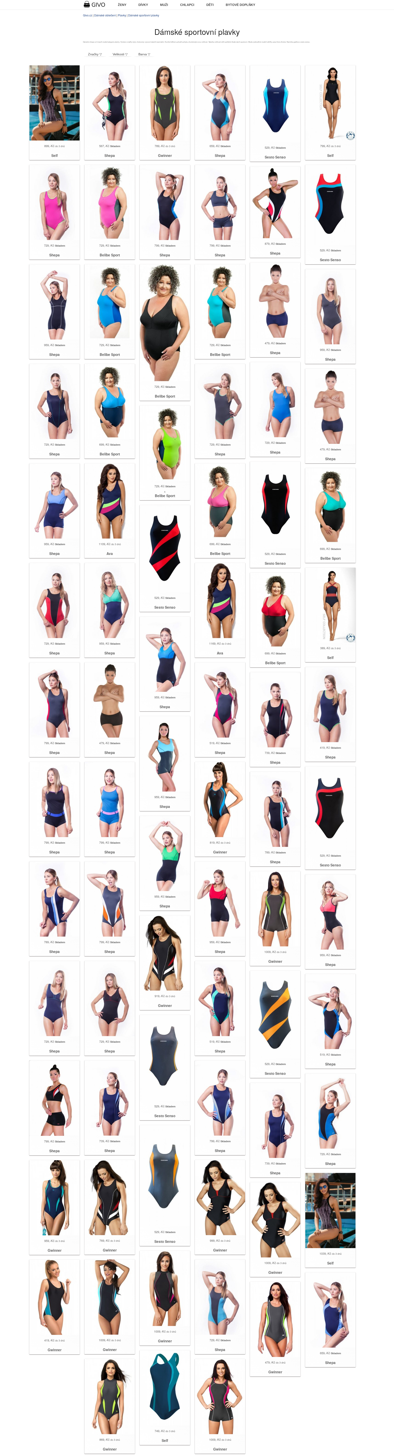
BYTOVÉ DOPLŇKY (240, 5)
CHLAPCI (187, 5)
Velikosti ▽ (120, 54)
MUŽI (164, 5)
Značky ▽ (95, 54)
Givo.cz (87, 15)
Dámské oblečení (105, 15)
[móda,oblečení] (97, 4)
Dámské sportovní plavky (143, 15)
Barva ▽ (144, 54)
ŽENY (122, 5)
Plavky (122, 15)
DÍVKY (143, 5)
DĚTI (210, 5)
